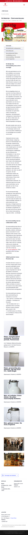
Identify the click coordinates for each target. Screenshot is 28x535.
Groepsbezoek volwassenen (13, 48)
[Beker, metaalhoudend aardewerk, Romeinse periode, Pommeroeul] (14, 334)
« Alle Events (4, 11)
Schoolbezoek (9, 51)
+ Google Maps (13, 518)
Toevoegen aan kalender (10, 475)
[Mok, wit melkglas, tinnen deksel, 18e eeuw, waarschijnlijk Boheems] (14, 393)
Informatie (8, 45)
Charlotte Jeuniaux (12, 531)
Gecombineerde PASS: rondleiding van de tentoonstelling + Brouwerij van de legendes (13, 56)
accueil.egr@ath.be (12, 249)
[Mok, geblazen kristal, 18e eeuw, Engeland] (14, 421)
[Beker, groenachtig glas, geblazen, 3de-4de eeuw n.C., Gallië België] (14, 366)
